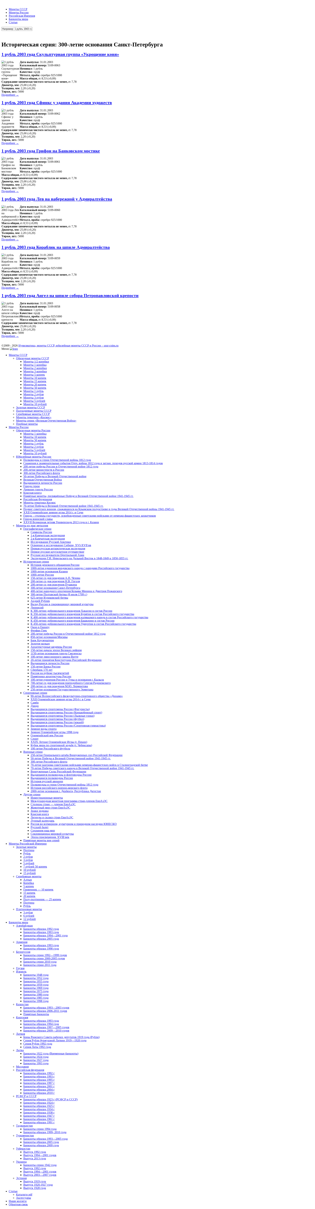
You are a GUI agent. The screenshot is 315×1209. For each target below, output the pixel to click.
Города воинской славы (38, 519)
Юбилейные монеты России (33, 456)
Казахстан (22, 1004)
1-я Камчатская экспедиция (48, 535)
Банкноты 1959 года (35, 984)
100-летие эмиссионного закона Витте (54, 656)
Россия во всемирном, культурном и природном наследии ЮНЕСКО (74, 823)
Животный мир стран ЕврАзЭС (50, 807)
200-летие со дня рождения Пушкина (54, 584)
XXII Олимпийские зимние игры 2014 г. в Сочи (53, 512)
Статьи (13, 22)
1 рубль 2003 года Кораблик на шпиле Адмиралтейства (55, 247)
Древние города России (38, 489)
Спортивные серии (35, 692)
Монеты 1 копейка (34, 364)
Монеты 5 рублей (34, 400)
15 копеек (29, 892)
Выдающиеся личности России (42, 482)
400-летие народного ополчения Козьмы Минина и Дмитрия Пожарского (76, 591)
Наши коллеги (18, 1201)
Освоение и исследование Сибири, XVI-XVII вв (61, 545)
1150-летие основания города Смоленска (56, 653)
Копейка (28, 883)
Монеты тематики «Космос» (33, 417)
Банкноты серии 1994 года (40, 1128)
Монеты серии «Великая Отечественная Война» (46, 420)
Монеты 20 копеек (34, 384)
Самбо (35, 702)
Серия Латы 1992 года (37, 1046)
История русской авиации (47, 781)
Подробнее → (10, 94)
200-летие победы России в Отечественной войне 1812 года (60, 466)
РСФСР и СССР (26, 1096)
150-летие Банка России (46, 666)
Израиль (21, 971)
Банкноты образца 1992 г (39, 1073)
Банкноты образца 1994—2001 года (45, 935)
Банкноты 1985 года (35, 997)
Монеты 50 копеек (34, 387)
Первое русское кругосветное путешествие (57, 551)
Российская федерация (30, 1069)
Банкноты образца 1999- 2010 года (44, 1132)
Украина (21, 1161)
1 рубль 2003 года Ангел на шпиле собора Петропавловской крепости (70, 295)
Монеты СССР (18, 9)
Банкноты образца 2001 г (39, 1086)
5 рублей (28, 863)
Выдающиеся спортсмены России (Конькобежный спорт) (66, 712)
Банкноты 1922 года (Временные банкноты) (50, 1053)
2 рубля (28, 856)
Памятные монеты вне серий (41, 840)
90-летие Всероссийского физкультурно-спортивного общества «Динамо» (77, 696)
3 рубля (28, 860)
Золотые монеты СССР (30, 407)
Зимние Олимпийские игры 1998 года (54, 732)
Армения (21, 942)
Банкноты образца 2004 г (39, 1089)
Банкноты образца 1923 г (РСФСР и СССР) (50, 1099)
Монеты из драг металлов (32, 525)
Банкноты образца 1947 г (39, 1115)
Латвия (20, 1033)
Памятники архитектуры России (51, 676)
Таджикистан (24, 1125)
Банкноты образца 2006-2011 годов (45, 1010)
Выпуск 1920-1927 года (38, 1184)
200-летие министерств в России (43, 469)
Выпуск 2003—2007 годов (39, 1174)
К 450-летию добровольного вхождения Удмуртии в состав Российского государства (83, 623)
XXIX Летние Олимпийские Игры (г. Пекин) (59, 742)
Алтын (27, 879)
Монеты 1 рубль (33, 391)
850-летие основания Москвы (49, 637)
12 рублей (29, 919)
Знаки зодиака (39, 810)
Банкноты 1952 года (35, 978)
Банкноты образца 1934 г (39, 1109)
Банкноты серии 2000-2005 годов (44, 958)
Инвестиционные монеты (47, 797)
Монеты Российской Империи (28, 843)
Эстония (21, 1178)
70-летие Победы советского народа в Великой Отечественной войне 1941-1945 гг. (82, 768)
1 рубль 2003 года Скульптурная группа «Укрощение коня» (60, 54)
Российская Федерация (37, 499)
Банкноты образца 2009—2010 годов (46, 1030)
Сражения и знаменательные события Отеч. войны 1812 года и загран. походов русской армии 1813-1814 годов (93, 463)
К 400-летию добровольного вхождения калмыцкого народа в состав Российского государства (89, 617)
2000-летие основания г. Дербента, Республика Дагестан (66, 791)
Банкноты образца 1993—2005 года (45, 1138)
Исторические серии (36, 561)
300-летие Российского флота (41, 473)
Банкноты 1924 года (35, 1056)
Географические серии (37, 528)
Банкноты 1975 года (35, 991)
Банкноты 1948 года (35, 974)
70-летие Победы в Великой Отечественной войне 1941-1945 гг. (63, 505)
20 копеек (29, 896)
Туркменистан (25, 1135)
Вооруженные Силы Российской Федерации (58, 771)
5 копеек (28, 886)
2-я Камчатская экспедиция (48, 538)
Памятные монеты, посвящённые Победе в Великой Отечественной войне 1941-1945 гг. (78, 496)
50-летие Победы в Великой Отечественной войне (54, 476)
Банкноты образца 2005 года (41, 938)
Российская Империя (22, 15)
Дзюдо (35, 705)
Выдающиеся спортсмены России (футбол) (57, 719)
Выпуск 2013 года (34, 1158)
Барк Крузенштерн (42, 640)
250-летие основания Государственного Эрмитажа (62, 689)
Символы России (41, 532)
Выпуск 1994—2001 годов (39, 1155)
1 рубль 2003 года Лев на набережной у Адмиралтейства (56, 199)
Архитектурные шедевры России (51, 646)
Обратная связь (18, 1204)
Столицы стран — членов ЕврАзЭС (53, 804)
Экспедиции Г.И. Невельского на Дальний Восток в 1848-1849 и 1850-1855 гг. (79, 558)
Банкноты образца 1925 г (39, 1106)
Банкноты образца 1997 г (39, 1083)
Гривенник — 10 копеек (38, 889)
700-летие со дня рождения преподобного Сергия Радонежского (71, 682)
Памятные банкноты (36, 1014)
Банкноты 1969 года (35, 987)
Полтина (28, 850)
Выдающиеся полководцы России (52, 778)
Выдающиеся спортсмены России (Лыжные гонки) (62, 715)
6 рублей (28, 915)
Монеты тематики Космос (39, 502)
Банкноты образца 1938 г (39, 1112)
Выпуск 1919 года (34, 1181)
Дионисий (37, 607)
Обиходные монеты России (33, 430)
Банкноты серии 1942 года (40, 1165)
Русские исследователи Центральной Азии (57, 555)
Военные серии (33, 751)
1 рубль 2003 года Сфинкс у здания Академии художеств (56, 102)
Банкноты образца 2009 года (41, 1145)
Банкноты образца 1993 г (39, 1076)
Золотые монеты (26, 846)
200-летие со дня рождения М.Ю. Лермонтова (59, 686)
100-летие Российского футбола (50, 748)
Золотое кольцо (40, 643)
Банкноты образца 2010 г (39, 1092)
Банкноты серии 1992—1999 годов (45, 955)
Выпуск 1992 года (34, 1151)
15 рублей (29, 873)
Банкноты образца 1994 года (41, 1024)
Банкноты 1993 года (35, 1063)
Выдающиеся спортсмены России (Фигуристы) (60, 709)
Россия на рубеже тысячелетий (50, 673)
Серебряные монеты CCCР (33, 414)
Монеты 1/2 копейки (36, 361)
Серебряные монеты (28, 876)
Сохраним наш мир (43, 830)
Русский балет (39, 827)
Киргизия (22, 1017)
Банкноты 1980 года (35, 994)
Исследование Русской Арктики (51, 541)
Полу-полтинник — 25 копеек (42, 899)
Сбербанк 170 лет (41, 669)
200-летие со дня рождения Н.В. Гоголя (55, 581)
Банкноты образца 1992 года (41, 928)
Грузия (20, 968)
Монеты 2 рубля (33, 394)
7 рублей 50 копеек (35, 866)
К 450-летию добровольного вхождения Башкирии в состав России (72, 620)
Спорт (34, 738)
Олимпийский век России (47, 735)
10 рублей (29, 869)
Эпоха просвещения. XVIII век (50, 837)
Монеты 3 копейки (35, 371)
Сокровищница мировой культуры (52, 833)
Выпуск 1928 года (34, 1188)
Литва (20, 1050)
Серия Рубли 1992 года (37, 1043)
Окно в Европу (40, 627)
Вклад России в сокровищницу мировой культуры (62, 604)
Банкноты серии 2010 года (40, 961)
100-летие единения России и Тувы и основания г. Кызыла (67, 679)
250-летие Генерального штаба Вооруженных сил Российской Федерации (76, 755)
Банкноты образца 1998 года (41, 948)
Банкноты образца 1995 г (39, 1079)
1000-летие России (42, 574)
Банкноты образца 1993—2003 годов (46, 1007)
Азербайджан (24, 925)
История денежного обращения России (55, 564)
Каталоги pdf (24, 1194)
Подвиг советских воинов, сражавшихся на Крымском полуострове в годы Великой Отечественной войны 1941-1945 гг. (98, 509)
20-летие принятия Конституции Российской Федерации (66, 660)
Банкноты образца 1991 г (39, 1122)
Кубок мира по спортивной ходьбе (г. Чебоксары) (61, 745)
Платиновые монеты (29, 909)
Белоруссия (23, 951)
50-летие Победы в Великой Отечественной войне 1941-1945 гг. (71, 758)
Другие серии (31, 794)
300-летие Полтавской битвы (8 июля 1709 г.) (59, 594)
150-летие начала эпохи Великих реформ (56, 650)
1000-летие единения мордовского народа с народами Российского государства (80, 568)
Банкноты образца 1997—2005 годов (46, 1027)
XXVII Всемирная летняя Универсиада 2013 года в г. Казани (61, 522)
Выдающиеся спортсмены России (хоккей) (57, 722)
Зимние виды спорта (44, 728)
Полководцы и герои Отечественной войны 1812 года (57, 459)
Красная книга (32, 492)
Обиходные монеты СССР (32, 358)
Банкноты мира (18, 19)
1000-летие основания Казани (49, 571)
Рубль (27, 853)
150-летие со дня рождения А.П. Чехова (55, 578)
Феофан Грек (39, 630)
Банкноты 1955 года (35, 981)
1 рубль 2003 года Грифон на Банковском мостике (50, 150)
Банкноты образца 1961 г (39, 1119)
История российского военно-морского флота (59, 787)
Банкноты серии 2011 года (39, 965)
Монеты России (19, 12)
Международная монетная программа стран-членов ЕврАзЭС (69, 801)
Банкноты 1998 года (35, 1001)
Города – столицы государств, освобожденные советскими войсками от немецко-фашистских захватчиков (89, 515)
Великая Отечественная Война (42, 479)
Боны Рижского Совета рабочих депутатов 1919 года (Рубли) (61, 1037)
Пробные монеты (27, 423)
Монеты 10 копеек (34, 377)
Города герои (31, 486)
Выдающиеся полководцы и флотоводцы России (61, 774)
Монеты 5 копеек (34, 374)
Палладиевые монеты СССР (33, 410)
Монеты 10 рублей (35, 404)
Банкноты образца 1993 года (41, 932)
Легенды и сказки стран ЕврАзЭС (52, 817)
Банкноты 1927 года (35, 1060)
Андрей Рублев (40, 600)
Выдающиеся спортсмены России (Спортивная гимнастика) (68, 725)
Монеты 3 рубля (33, 397)
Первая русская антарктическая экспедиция (58, 548)
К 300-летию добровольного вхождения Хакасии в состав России (71, 610)
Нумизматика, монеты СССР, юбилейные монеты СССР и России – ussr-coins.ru (68, 345)
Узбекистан (23, 1148)
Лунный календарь (42, 820)
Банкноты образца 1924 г (39, 1102)
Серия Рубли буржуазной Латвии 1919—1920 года (54, 1040)
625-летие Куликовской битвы (49, 597)
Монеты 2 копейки (35, 368)
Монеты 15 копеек (34, 381)
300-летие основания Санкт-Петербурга (55, 587)
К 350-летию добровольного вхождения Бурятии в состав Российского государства (82, 614)
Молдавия (22, 1066)
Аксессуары (23, 1197)
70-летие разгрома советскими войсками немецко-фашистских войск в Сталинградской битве (89, 764)
